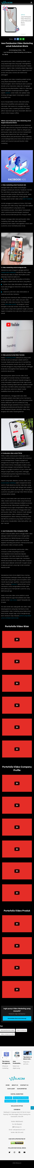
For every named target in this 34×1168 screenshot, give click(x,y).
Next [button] (31, 1058)
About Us (15, 1085)
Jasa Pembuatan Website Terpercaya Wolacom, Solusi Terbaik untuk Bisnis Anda (16, 1062)
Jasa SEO (8, 1098)
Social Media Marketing (21, 1098)
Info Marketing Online (15, 50)
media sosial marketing (8, 272)
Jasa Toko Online (23, 1101)
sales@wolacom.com (19, 1130)
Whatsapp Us (17, 1127)
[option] (6, 1060)
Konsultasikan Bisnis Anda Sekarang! (17, 1018)
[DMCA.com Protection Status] (17, 1143)
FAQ (24, 50)
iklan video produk (10, 304)
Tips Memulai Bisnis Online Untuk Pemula (27, 1058)
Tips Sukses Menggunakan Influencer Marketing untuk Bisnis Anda (6, 1062)
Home (8, 1085)
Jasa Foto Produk (10, 1101)
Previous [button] (3, 1058)
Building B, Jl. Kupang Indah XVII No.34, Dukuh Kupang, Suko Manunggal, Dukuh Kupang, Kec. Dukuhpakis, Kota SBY (17, 1114)
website (8, 93)
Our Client (11, 1089)
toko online (13, 600)
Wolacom (14, 584)
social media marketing (8, 483)
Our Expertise (22, 1089)
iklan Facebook (27, 199)
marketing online (10, 358)
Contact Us (24, 1085)
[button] (17, 649)
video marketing (21, 1030)
